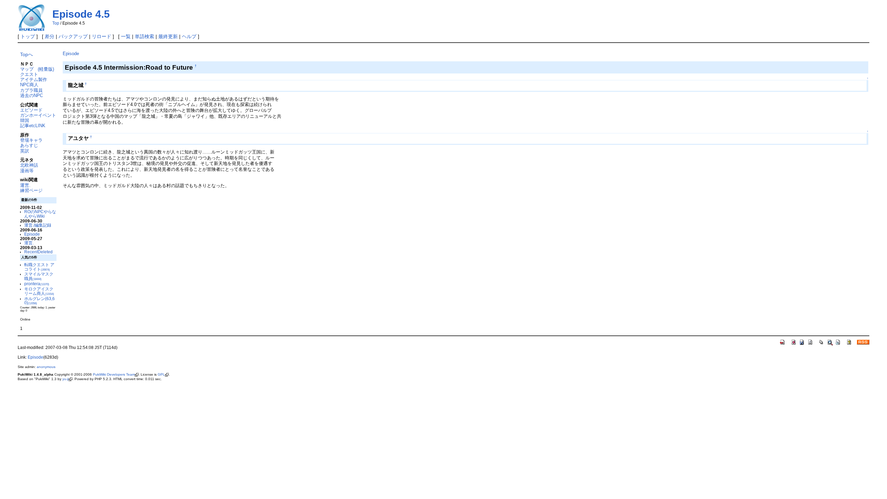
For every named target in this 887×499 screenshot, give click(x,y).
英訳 (24, 151)
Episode (32, 234)
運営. (25, 185)
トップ (27, 36)
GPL (161, 374)
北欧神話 (29, 165)
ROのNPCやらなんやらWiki (40, 213)
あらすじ (29, 145)
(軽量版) (46, 69)
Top (55, 23)
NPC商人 (29, 84)
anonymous (46, 367)
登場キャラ (31, 140)
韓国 (24, 120)
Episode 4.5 (81, 14)
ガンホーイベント (38, 115)
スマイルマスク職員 (38, 276)
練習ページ (31, 190)
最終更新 (168, 36)
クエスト (29, 74)
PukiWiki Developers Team (114, 374)
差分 (49, 36)
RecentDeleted (38, 252)
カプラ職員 (31, 90)
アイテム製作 (33, 79)
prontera (36, 283)
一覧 (126, 36)
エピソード (31, 110)
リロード (101, 36)
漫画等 (27, 170)
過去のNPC (31, 95)
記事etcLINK (32, 125)
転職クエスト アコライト (39, 266)
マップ (27, 69)
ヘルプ (189, 36)
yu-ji (65, 379)
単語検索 (144, 36)
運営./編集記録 (37, 225)
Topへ (26, 54)
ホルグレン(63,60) (39, 300)
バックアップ (73, 36)
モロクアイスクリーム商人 (39, 291)
